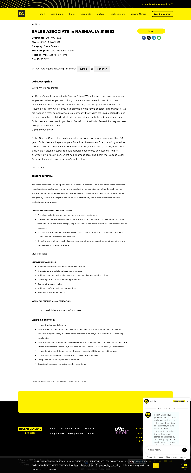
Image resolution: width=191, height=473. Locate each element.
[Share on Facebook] (143, 37)
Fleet (72, 14)
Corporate (85, 14)
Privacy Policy (88, 465)
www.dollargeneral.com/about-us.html (65, 159)
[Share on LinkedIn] (153, 37)
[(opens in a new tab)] (122, 433)
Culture (100, 14)
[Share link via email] (158, 37)
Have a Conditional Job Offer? (157, 4)
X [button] (156, 465)
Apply (151, 31)
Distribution (57, 14)
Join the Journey (162, 14)
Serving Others (138, 14)
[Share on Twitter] (148, 37)
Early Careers (118, 14)
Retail (42, 14)
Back (37, 24)
